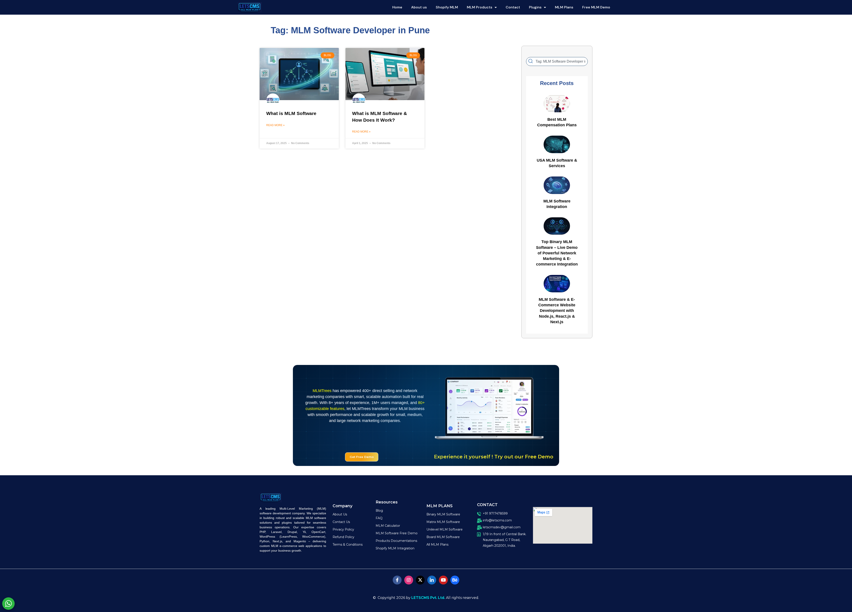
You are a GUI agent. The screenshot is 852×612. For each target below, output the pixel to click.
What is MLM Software (291, 113)
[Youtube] (443, 580)
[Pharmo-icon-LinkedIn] (431, 580)
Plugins (535, 7)
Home (397, 7)
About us (419, 7)
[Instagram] (408, 580)
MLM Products (479, 7)
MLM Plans (564, 7)
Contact (513, 7)
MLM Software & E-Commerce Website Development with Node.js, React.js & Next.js (556, 310)
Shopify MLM (447, 7)
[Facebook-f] (397, 580)
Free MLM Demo (596, 7)
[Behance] (454, 580)
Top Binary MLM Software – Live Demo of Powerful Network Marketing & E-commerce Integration (557, 253)
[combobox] (557, 61)
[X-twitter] (420, 580)
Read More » (275, 125)
